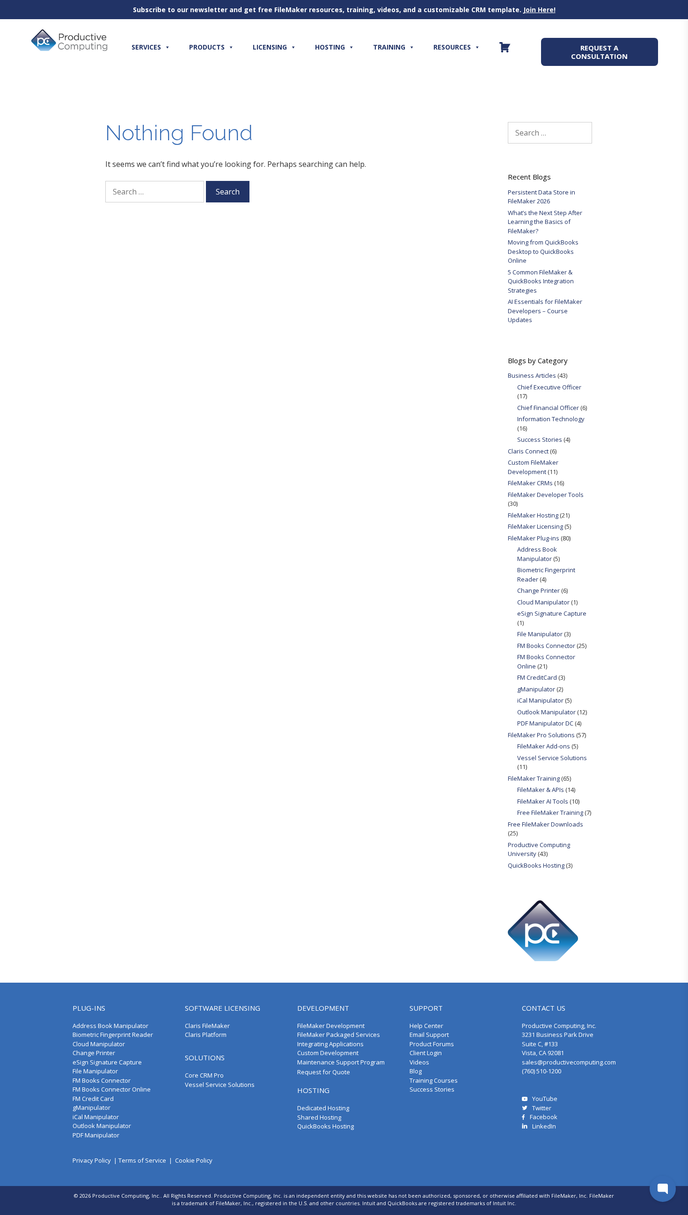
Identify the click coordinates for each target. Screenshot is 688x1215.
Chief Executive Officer (549, 387)
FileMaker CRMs (530, 483)
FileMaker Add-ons (543, 746)
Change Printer (538, 590)
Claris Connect (528, 451)
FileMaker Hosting (533, 515)
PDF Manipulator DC (545, 723)
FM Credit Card (93, 1098)
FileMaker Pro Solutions (541, 735)
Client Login (426, 1053)
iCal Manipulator (540, 700)
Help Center (426, 1025)
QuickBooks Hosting (536, 865)
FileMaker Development (331, 1025)
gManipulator (536, 689)
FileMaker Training (534, 778)
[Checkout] (505, 47)
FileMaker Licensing (535, 526)
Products (207, 47)
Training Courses (434, 1080)
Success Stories (539, 439)
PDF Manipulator (96, 1135)
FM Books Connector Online (112, 1089)
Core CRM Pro (204, 1075)
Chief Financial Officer (548, 407)
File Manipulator (540, 634)
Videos (419, 1062)
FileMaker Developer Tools (546, 494)
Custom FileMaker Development (533, 467)
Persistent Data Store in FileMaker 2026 (541, 197)
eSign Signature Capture (551, 613)
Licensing (270, 47)
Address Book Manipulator (537, 554)
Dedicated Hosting (323, 1108)
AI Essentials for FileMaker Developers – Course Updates (545, 310)
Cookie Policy (193, 1160)
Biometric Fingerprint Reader (113, 1034)
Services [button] (146, 47)
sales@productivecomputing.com (569, 1062)
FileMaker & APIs (540, 789)
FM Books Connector (546, 645)
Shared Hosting (319, 1117)
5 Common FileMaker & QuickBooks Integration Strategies (541, 281)
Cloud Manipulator (543, 602)
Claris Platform (206, 1034)
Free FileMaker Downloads (545, 824)
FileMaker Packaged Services (338, 1034)
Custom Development (328, 1053)
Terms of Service (142, 1160)
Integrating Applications (330, 1044)
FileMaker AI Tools (542, 801)
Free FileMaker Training (550, 812)
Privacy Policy (92, 1160)
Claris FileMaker (207, 1025)
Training (389, 47)
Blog (416, 1071)
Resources (452, 47)
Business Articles (532, 375)
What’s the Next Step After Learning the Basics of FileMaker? (545, 221)
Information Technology (551, 419)
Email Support (429, 1034)
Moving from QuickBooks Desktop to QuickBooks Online (543, 251)
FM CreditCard (537, 677)
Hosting (330, 47)
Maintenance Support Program (341, 1062)
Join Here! (539, 9)
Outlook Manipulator (546, 712)
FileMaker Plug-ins (533, 538)
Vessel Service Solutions (552, 758)
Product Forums (432, 1044)
